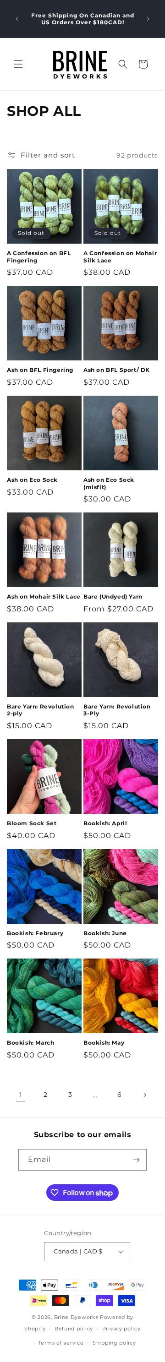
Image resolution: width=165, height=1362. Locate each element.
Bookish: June (105, 933)
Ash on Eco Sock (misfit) (108, 483)
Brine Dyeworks (76, 1317)
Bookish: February (35, 933)
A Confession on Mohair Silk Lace (120, 257)
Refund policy (74, 1328)
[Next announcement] (148, 19)
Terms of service (60, 1343)
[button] (18, 64)
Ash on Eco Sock (32, 479)
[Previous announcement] (17, 19)
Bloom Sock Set (31, 823)
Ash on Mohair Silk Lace (44, 596)
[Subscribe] (136, 1160)
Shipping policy (114, 1343)
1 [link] (20, 1094)
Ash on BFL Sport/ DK (116, 369)
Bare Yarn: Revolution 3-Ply (117, 710)
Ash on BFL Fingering (40, 369)
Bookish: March (30, 1042)
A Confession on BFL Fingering (39, 257)
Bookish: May (103, 1042)
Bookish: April (105, 823)
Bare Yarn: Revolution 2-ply (40, 710)
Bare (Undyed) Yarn (113, 596)
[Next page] (144, 1095)
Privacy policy (121, 1328)
